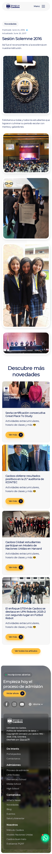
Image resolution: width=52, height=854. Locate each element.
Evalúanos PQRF (15, 843)
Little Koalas (13, 775)
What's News (13, 800)
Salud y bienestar (15, 818)
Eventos (11, 814)
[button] (43, 6)
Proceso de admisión (18, 770)
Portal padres (14, 754)
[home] (15, 6)
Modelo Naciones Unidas (20, 834)
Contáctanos (13, 758)
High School (13, 788)
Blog (9, 809)
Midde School (14, 784)
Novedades (13, 805)
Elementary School (16, 779)
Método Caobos (15, 830)
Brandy (25, 739)
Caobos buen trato (16, 839)
